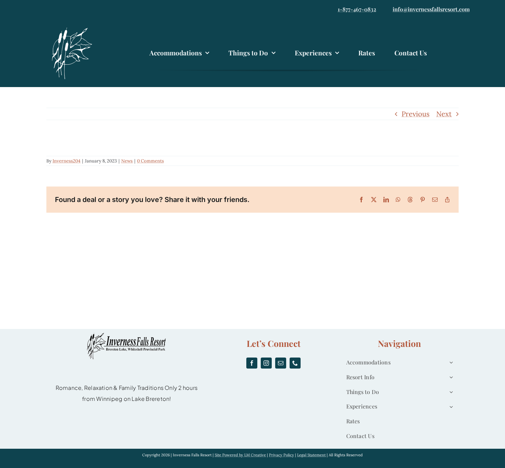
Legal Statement (311, 455)
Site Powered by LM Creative (240, 455)
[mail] (280, 363)
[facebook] (251, 363)
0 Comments (150, 161)
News (127, 161)
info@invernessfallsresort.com (431, 9)
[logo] (73, 28)
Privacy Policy (281, 455)
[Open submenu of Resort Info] (450, 377)
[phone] (295, 363)
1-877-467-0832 (357, 9)
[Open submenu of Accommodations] (450, 363)
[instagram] (266, 363)
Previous (415, 113)
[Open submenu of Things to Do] (450, 392)
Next (444, 113)
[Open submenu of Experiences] (450, 407)
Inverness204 (66, 161)
